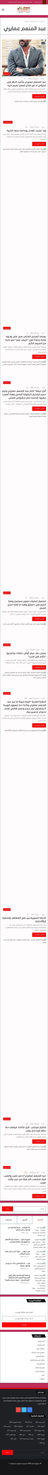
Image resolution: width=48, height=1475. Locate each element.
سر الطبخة (41, 1364)
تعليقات (8, 1220)
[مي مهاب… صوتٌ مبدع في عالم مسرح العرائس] (38, 1255)
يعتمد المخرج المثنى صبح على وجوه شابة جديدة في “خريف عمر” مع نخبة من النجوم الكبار (25, 340)
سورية (41, 1434)
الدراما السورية (15, 1422)
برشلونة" (18, 1426)
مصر (13, 1439)
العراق (41, 1426)
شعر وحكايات (40, 1368)
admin (42, 78)
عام (43, 1375)
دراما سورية (39, 1430)
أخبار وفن (41, 1341)
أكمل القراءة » (39, 96)
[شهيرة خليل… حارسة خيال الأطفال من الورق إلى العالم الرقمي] (38, 1243)
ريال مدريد (11, 1430)
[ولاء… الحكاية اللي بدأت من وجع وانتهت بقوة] (38, 1267)
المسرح (30, 1426)
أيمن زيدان (40, 1422)
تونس (7, 1426)
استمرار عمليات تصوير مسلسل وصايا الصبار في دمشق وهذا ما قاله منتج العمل (27, 604)
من (42, 1443)
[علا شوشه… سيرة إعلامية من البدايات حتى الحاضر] (38, 1231)
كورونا (41, 1439)
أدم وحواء (41, 1345)
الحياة (28, 1422)
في (22, 1434)
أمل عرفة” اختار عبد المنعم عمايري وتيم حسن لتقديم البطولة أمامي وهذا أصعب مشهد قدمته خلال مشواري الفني (24, 394)
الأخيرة (40, 1220)
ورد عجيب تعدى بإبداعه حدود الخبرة (26, 130)
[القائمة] (3, 10)
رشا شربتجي (25, 1430)
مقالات (42, 1379)
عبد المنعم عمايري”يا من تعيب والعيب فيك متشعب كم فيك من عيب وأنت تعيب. (25, 1179)
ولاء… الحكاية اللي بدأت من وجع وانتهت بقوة (25, 2)
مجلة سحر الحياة (27, 1439)
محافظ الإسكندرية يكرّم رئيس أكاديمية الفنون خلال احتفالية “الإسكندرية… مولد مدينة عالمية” (17, 1277)
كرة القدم (11, 1434)
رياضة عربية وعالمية (37, 1360)
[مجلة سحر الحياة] (24, 9)
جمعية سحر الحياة (38, 1352)
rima (43, 127)
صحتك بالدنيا (40, 1371)
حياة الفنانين (40, 1356)
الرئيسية (42, 21)
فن (30, 1434)
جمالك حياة (41, 1349)
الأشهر (24, 1220)
